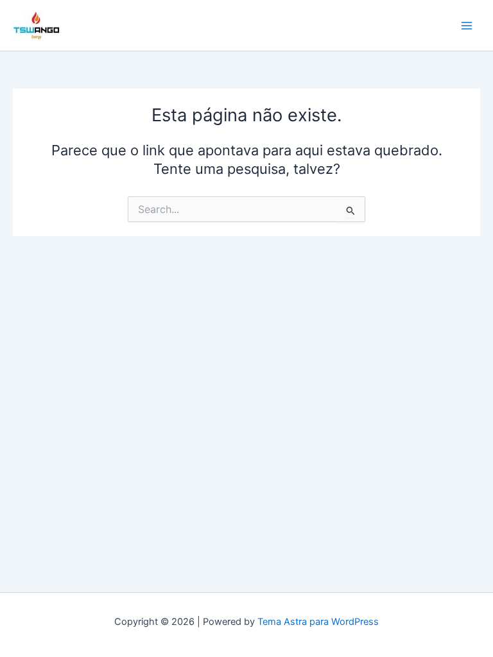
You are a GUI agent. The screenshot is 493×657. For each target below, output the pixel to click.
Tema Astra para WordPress (318, 621)
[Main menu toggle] (466, 25)
